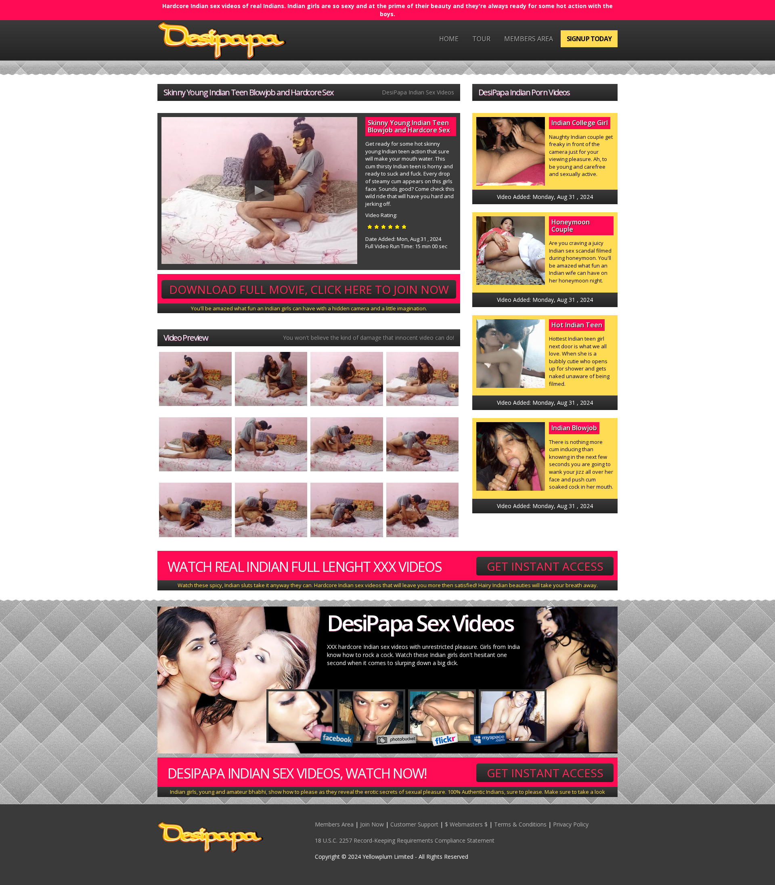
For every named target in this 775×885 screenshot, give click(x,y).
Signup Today (589, 38)
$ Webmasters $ (466, 824)
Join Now (372, 824)
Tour (481, 38)
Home (449, 38)
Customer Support (414, 824)
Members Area (528, 38)
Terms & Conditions (520, 824)
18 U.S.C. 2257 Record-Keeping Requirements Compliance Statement (404, 840)
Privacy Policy (571, 824)
